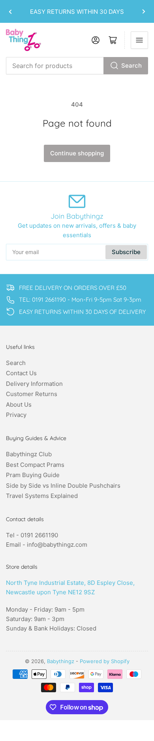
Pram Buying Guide (33, 475)
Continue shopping (77, 153)
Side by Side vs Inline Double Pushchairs (63, 485)
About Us (19, 404)
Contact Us (21, 373)
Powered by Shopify (105, 661)
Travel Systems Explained (42, 496)
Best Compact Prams (35, 464)
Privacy (16, 414)
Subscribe (126, 252)
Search (131, 65)
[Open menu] (139, 40)
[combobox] (77, 65)
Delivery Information (34, 383)
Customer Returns (31, 394)
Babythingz (60, 661)
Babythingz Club (29, 454)
